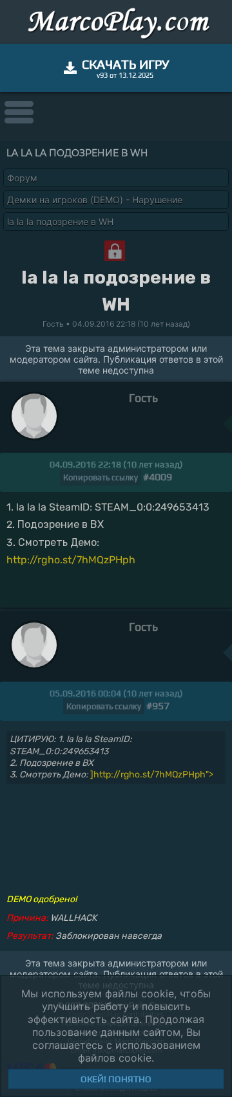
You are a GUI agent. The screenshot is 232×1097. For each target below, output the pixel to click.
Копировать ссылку (100, 477)
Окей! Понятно (116, 1079)
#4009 (157, 477)
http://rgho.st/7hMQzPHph (70, 560)
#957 (157, 706)
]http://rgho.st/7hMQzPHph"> (151, 774)
